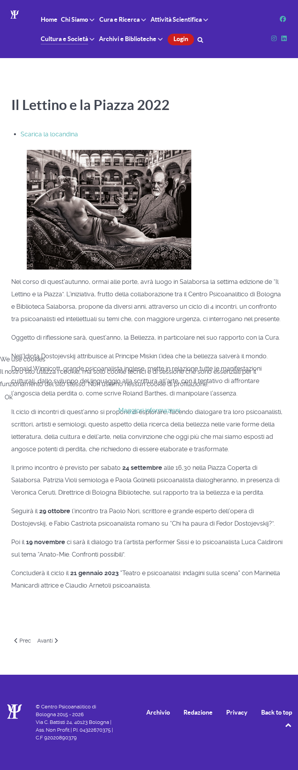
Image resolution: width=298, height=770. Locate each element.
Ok (8, 397)
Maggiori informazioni (149, 410)
